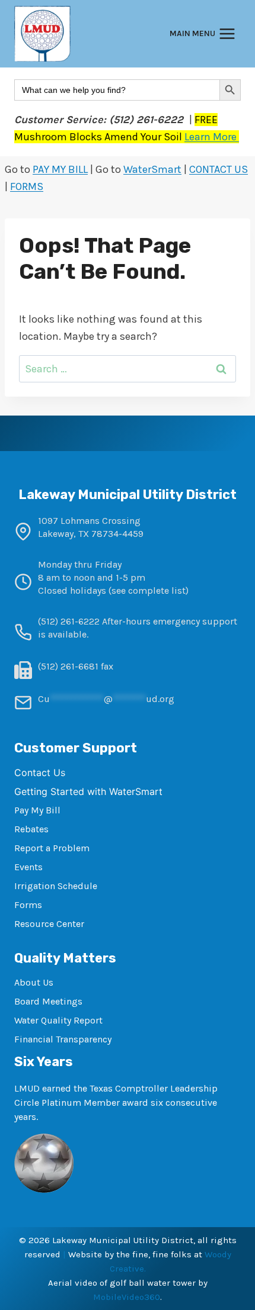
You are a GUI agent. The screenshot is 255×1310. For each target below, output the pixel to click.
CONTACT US (218, 169)
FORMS (26, 186)
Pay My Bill (37, 810)
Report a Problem (52, 848)
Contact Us (39, 772)
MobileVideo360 (126, 1297)
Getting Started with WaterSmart (88, 791)
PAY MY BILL (60, 169)
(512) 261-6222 (69, 621)
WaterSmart (152, 169)
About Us (33, 982)
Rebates (31, 829)
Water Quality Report (58, 1020)
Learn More (211, 136)
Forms (28, 904)
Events (28, 867)
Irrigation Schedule (55, 885)
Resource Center (49, 923)
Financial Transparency (62, 1039)
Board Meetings (48, 1001)
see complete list (148, 590)
